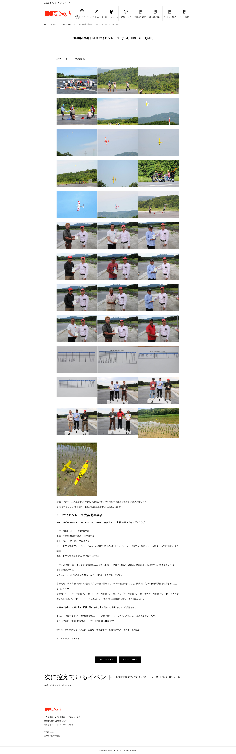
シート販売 (184, 17)
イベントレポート (96, 17)
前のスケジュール (106, 660)
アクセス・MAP (170, 17)
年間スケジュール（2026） (81, 17)
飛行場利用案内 (155, 17)
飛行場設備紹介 (140, 17)
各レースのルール (111, 17)
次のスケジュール (130, 660)
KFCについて (126, 17)
